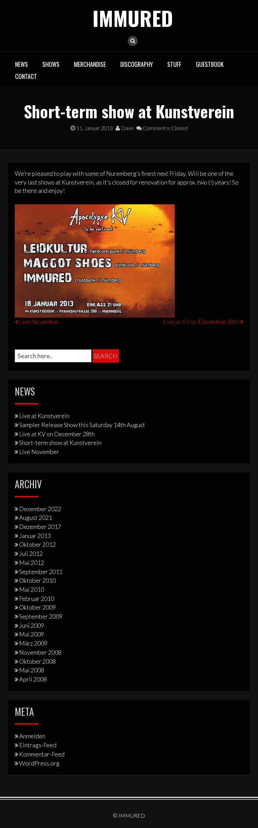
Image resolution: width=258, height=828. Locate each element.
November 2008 (40, 652)
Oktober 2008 (37, 661)
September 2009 (40, 616)
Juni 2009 (31, 625)
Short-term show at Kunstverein (60, 442)
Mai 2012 (31, 562)
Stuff (174, 64)
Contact (26, 76)
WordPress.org (39, 763)
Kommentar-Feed (41, 754)
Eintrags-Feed (37, 745)
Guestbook (210, 64)
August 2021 (35, 517)
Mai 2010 (31, 589)
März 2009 (33, 643)
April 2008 (33, 679)
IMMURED (132, 18)
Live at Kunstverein (44, 415)
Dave (127, 128)
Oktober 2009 (37, 607)
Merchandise (90, 64)
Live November (39, 321)
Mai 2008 (31, 670)
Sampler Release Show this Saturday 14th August (82, 424)
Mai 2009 (31, 634)
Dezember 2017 (40, 526)
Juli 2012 (31, 553)
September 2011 (40, 571)
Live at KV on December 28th (201, 321)
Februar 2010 (36, 598)
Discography (136, 64)
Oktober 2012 (37, 544)
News (21, 64)
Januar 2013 (35, 535)
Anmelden (32, 736)
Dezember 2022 (40, 508)
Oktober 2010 (37, 580)
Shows (50, 64)
